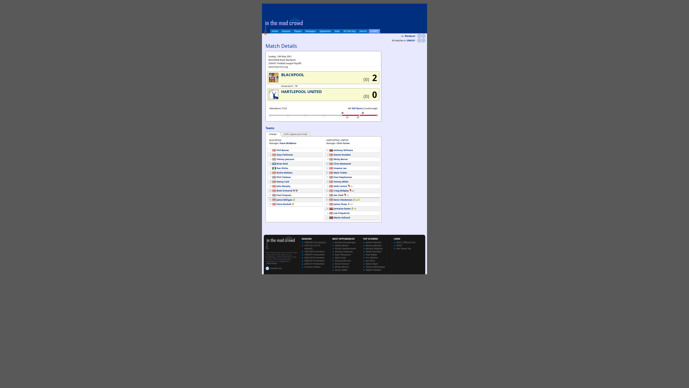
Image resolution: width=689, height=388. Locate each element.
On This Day (350, 31)
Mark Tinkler (340, 172)
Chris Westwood (342, 163)
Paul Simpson (284, 195)
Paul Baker (371, 254)
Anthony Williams (343, 150)
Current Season (312, 266)
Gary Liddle (341, 269)
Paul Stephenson (343, 177)
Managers (311, 31)
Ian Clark (338, 195)
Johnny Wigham (374, 248)
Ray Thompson (343, 254)
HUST (399, 245)
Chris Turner (343, 143)
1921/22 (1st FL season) (312, 247)
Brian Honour (342, 263)
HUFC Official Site (405, 242)
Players (298, 31)
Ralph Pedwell (373, 269)
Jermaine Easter (342, 208)
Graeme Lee (340, 168)
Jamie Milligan (284, 199)
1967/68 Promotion (314, 251)
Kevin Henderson (343, 199)
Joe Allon (370, 260)
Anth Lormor (340, 186)
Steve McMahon (288, 143)
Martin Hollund (342, 217)
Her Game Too (403, 248)
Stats (337, 31)
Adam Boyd (372, 263)
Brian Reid (282, 163)
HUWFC (374, 31)
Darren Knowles (342, 154)
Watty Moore (342, 245)
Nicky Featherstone (345, 248)
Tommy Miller (341, 181)
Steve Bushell (284, 204)
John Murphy (283, 186)
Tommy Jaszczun (285, 159)
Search (363, 31)
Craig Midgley (341, 190)
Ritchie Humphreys (345, 242)
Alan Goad (340, 257)
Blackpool (410, 36)
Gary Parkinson (285, 154)
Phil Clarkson (284, 177)
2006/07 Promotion (314, 260)
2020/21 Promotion (314, 263)
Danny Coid (283, 181)
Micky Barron (341, 159)
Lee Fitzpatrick (342, 213)
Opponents (325, 31)
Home (275, 31)
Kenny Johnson (343, 260)
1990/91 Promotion (314, 254)
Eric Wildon (372, 257)
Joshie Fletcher (373, 242)
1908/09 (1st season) (315, 242)
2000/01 (411, 40)
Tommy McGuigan (375, 266)
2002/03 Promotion (314, 257)
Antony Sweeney (344, 251)
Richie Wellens (284, 172)
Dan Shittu (282, 168)
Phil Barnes (283, 150)
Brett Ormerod (284, 190)
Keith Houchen (373, 251)
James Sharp (340, 204)
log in (266, 6)
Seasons (286, 31)
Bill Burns (357, 108)
